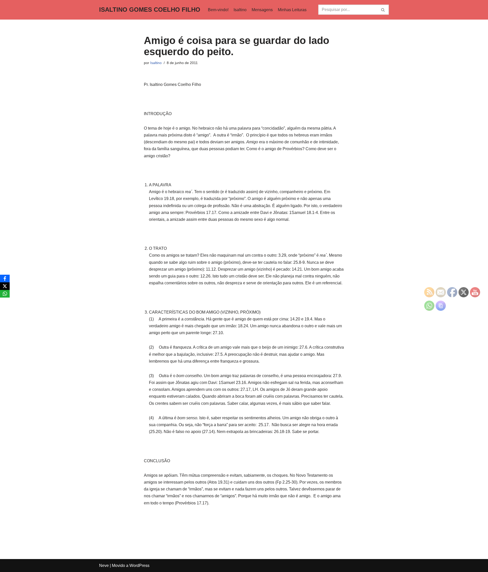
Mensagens (262, 10)
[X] (5, 286)
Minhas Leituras (292, 10)
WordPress (139, 565)
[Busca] (383, 10)
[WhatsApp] (5, 294)
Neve (104, 565)
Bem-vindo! (218, 10)
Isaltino (240, 10)
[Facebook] (5, 278)
